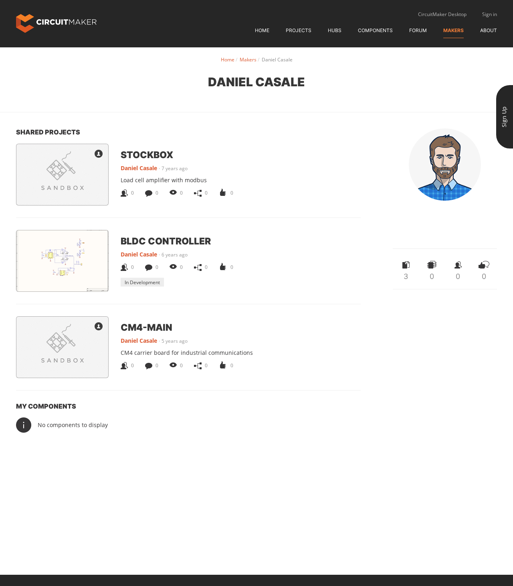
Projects (298, 30)
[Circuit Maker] (56, 22)
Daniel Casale (139, 168)
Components (375, 30)
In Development (142, 282)
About (488, 30)
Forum (418, 30)
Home (262, 30)
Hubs (334, 30)
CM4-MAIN (146, 327)
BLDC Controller (166, 241)
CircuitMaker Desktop (442, 14)
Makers (453, 30)
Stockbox (147, 154)
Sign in (489, 14)
